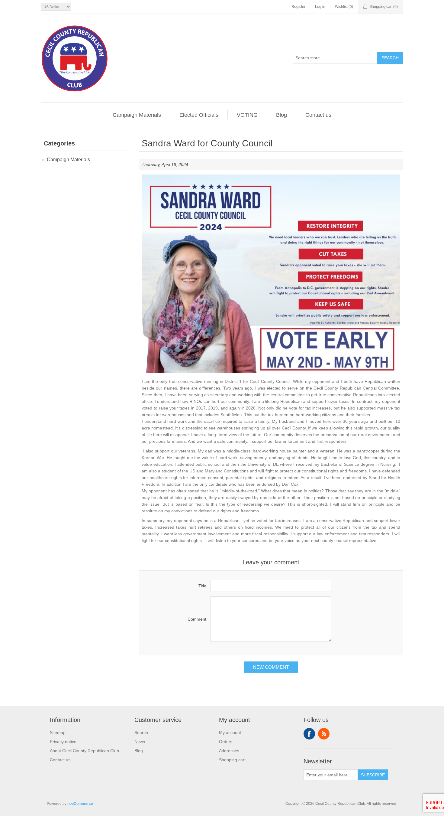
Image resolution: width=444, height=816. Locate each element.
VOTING (247, 115)
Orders (225, 741)
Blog (281, 115)
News (139, 741)
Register (298, 7)
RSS (324, 733)
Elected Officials (198, 115)
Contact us (318, 115)
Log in (320, 7)
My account (230, 732)
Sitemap (58, 732)
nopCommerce (80, 803)
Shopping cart (232, 759)
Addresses (229, 750)
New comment (271, 667)
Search (390, 57)
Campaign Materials (137, 115)
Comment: (198, 619)
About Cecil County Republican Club (84, 750)
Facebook (309, 733)
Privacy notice (63, 741)
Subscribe (373, 774)
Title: (203, 585)
